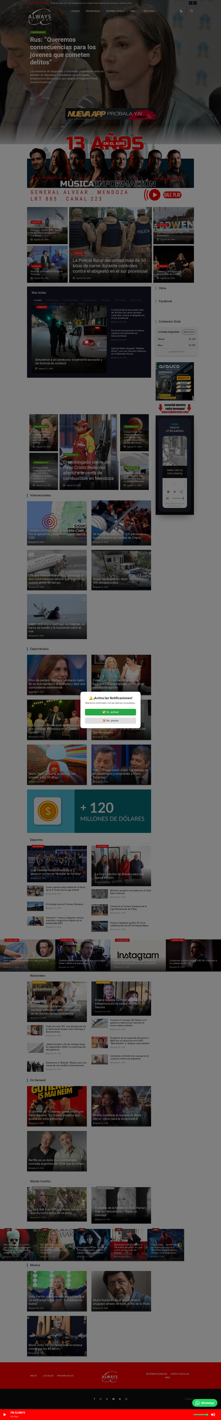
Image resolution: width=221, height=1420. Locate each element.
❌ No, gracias (110, 720)
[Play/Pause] (5, 1414)
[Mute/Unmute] (213, 1414)
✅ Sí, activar (110, 712)
